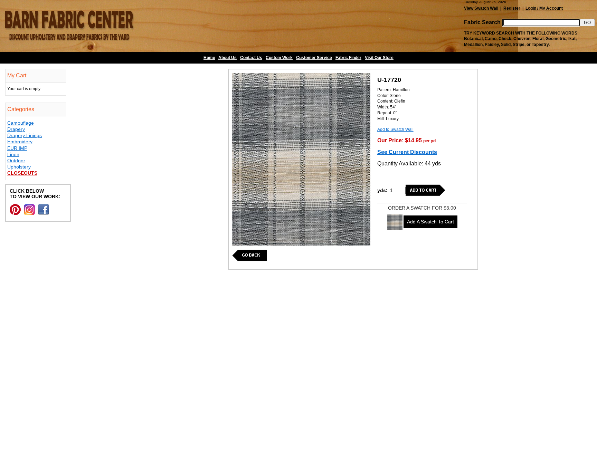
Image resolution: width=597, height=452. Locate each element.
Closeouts (22, 173)
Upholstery (19, 167)
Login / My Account (544, 8)
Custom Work (279, 57)
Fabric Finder (348, 57)
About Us (227, 57)
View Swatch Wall (481, 8)
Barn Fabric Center (69, 26)
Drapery (16, 129)
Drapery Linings (24, 135)
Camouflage (20, 123)
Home (209, 57)
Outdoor (16, 160)
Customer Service (314, 57)
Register (511, 8)
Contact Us (251, 57)
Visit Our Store (379, 57)
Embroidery (19, 141)
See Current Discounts (407, 152)
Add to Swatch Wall (395, 129)
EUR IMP (17, 148)
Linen (13, 154)
